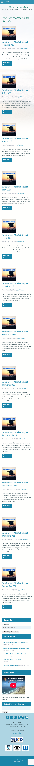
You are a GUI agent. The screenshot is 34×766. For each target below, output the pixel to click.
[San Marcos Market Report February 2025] (9, 329)
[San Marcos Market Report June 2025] (9, 136)
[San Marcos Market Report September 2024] (9, 580)
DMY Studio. (17, 761)
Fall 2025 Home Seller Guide (12, 660)
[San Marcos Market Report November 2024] (9, 480)
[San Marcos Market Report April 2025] (9, 232)
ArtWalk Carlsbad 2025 (10, 665)
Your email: (5, 624)
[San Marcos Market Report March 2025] (9, 281)
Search (5, 712)
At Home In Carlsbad (17, 6)
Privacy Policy (17, 733)
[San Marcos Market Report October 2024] (9, 530)
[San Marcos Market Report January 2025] (9, 379)
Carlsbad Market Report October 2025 (15, 642)
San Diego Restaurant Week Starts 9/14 (15, 654)
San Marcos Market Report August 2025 (16, 648)
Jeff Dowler (24, 48)
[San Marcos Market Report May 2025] (9, 184)
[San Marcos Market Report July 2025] (9, 87)
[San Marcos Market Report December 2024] (9, 429)
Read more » (6, 63)
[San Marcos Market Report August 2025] (9, 39)
